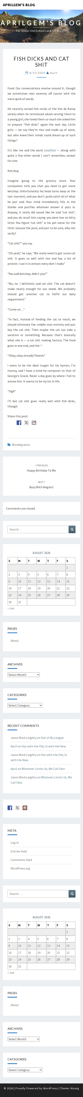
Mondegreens (21, 445)
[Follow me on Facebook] (10, 808)
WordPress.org (20, 868)
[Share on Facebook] (19, 422)
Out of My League (52, 738)
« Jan (11, 608)
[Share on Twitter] (26, 422)
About (15, 641)
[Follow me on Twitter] (17, 808)
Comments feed (21, 860)
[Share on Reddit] (34, 422)
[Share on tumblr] (56, 422)
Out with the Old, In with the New (44, 746)
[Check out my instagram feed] (25, 808)
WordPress (50, 1088)
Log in (15, 842)
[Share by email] (64, 422)
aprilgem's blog (19, 4)
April (54, 72)
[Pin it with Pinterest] (41, 422)
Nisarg (75, 1088)
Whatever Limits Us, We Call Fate (43, 769)
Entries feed (19, 851)
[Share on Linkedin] (49, 422)
